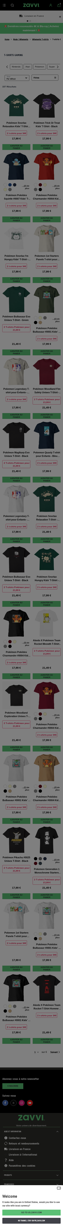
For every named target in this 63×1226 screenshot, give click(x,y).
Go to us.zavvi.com (31, 1212)
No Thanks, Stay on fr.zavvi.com (31, 1220)
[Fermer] (59, 1188)
